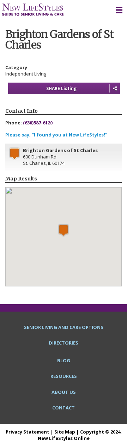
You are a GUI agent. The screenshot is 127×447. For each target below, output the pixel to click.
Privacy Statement (27, 432)
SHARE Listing (61, 88)
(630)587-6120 (38, 122)
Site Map (64, 432)
